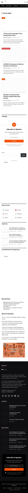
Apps (3, 79)
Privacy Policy (13, 145)
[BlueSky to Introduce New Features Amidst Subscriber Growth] (14, 85)
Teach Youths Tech (17, 487)
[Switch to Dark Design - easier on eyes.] (25, 2)
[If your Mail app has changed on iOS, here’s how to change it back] (5, 229)
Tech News (9, 5)
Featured (24, 487)
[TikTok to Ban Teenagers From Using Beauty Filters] (14, 24)
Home (2, 5)
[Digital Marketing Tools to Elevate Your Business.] (5, 407)
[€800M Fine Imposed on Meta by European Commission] (14, 55)
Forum (4, 487)
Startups (15, 5)
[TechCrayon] (14, 2)
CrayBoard (9, 487)
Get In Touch (17, 489)
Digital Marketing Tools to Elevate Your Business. (13, 302)
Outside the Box (6, 48)
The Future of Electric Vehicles (9, 305)
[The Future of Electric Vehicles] (5, 421)
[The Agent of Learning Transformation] (5, 414)
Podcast (11, 489)
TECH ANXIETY (6, 306)
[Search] (27, 2)
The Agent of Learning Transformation (11, 303)
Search (3, 152)
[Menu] (2, 2)
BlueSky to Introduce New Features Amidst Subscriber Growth (11, 96)
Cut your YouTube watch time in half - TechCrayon (13, 331)
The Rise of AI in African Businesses (16, 329)
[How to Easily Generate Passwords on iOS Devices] (5, 236)
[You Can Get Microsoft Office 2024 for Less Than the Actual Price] (5, 242)
